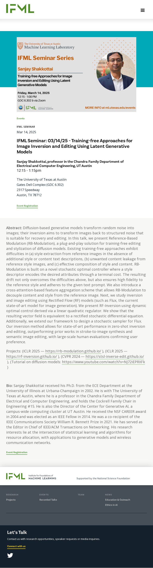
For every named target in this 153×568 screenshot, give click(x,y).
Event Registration (27, 205)
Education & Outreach (117, 499)
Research (12, 494)
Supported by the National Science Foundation (103, 478)
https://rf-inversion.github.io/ (31, 356)
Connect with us (16, 546)
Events (44, 494)
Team (81, 494)
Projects (11, 499)
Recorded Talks (48, 499)
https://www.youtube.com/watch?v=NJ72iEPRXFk (103, 361)
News (108, 494)
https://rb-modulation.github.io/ (73, 351)
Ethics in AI (111, 504)
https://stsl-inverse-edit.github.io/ (114, 356)
